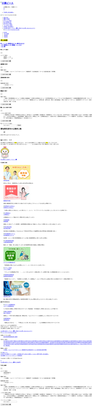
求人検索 (7, 19)
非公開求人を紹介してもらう (8, 159)
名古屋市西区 (33, 341)
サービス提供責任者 (45, 71)
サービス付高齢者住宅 (9, 262)
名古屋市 (5, 341)
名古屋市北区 (26, 341)
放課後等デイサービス (82, 99)
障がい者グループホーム (68, 99)
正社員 (6, 85)
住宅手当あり (66, 114)
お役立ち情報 (8, 23)
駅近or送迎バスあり (77, 114)
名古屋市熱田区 (73, 341)
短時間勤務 (21, 116)
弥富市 (75, 344)
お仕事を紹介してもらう (9, 28)
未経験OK (42, 114)
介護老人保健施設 (25, 98)
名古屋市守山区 (14, 342)
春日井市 (61, 342)
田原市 (6, 36)
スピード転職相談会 (8, 306)
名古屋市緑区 (22, 342)
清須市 (65, 344)
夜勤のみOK (28, 116)
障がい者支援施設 (55, 99)
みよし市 (79, 344)
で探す (4, 43)
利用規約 (19, 355)
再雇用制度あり (19, 118)
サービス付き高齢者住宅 (65, 98)
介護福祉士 (6, 214)
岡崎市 (47, 342)
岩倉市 (48, 344)
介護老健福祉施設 (8, 242)
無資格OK (49, 114)
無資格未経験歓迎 (8, 276)
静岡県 (8, 336)
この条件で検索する (5, 61)
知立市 (36, 344)
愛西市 (62, 344)
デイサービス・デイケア (14, 99)
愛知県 (6, 35)
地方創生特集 (6, 228)
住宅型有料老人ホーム (51, 98)
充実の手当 (53, 116)
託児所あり (80, 116)
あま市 (83, 344)
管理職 (53, 71)
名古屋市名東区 (30, 342)
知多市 (33, 344)
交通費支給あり (45, 116)
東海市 (26, 344)
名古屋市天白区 (38, 342)
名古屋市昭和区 (56, 341)
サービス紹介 (8, 20)
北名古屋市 (70, 344)
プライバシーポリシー (11, 355)
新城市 (22, 344)
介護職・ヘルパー (9, 71)
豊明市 (51, 344)
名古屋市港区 (88, 341)
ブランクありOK (57, 114)
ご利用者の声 (7, 22)
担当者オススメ (28, 118)
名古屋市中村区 (41, 341)
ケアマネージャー (20, 71)
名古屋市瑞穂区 (64, 341)
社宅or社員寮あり (11, 116)
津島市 (69, 342)
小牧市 (15, 344)
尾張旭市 (40, 344)
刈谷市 (76, 342)
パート (11, 85)
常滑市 (8, 344)
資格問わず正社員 (9, 114)
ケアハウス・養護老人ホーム (30, 99)
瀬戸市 (54, 342)
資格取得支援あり (62, 116)
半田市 (57, 342)
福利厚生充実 (6, 296)
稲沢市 (19, 344)
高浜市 (44, 344)
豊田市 (79, 342)
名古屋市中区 (48, 341)
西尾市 (86, 342)
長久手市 (87, 344)
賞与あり (29, 114)
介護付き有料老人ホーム (37, 98)
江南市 (12, 344)
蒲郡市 (90, 342)
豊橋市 (43, 342)
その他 (14, 101)
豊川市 (65, 342)
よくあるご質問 (8, 25)
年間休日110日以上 (21, 114)
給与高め (85, 114)
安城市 (83, 342)
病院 (6, 98)
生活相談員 (35, 71)
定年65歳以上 (9, 118)
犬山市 (5, 344)
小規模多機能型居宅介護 (79, 98)
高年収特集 (6, 180)
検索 (20, 125)
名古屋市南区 (6, 342)
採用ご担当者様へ (9, 12)
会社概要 (3, 355)
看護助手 (28, 71)
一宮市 (50, 342)
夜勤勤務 (5, 221)
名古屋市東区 (19, 341)
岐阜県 (5, 336)
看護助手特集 (6, 200)
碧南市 (72, 342)
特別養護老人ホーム (14, 98)
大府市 (29, 344)
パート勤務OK (72, 116)
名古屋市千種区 (12, 341)
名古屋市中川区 (81, 341)
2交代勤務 (35, 114)
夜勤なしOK (36, 116)
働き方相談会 (6, 313)
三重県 (15, 336)
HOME (6, 17)
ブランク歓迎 (6, 269)
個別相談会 (6, 320)
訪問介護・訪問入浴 (44, 99)
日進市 (55, 344)
